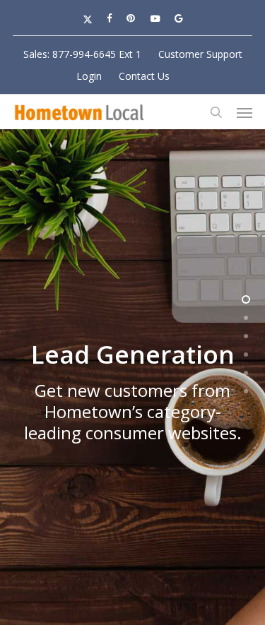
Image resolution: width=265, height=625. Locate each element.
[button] (244, 112)
